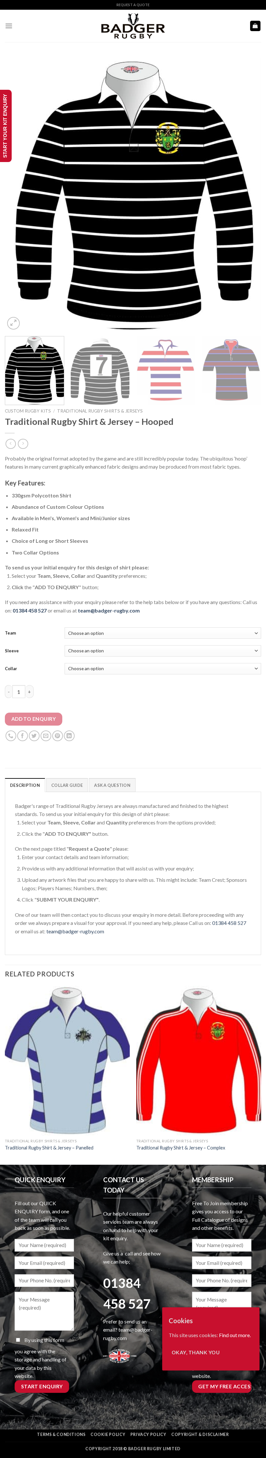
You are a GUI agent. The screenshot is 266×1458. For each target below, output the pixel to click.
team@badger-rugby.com (75, 931)
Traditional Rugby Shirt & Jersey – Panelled (49, 1147)
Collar (11, 668)
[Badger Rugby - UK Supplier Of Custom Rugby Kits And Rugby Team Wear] (133, 26)
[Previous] (18, 193)
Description (25, 785)
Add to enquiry (33, 719)
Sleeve (12, 650)
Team (10, 633)
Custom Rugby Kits (28, 411)
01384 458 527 (30, 610)
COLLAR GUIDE (67, 785)
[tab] (25, 785)
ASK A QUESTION (112, 785)
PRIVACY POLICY (148, 1434)
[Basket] (255, 26)
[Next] (248, 193)
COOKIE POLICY (108, 1434)
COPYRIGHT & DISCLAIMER (200, 1434)
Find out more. (235, 1335)
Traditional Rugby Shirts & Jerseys (100, 411)
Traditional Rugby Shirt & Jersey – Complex (180, 1147)
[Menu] (9, 26)
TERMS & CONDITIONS (61, 1434)
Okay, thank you (196, 1352)
